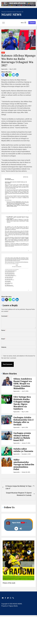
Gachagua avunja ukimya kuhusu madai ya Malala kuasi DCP (22, 436)
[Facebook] (3, 74)
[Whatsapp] (10, 74)
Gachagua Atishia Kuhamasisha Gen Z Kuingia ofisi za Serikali (23, 421)
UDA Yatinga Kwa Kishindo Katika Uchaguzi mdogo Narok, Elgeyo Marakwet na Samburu (22, 402)
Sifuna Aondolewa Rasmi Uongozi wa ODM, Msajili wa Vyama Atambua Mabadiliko (22, 383)
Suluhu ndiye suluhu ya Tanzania (23, 449)
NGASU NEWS (11, 14)
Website (3, 347)
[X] (6, 74)
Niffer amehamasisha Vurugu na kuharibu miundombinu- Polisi (23, 464)
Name (3, 330)
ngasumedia (4, 69)
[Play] (16, 528)
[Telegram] (13, 74)
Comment (4, 316)
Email (3, 339)
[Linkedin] (17, 74)
